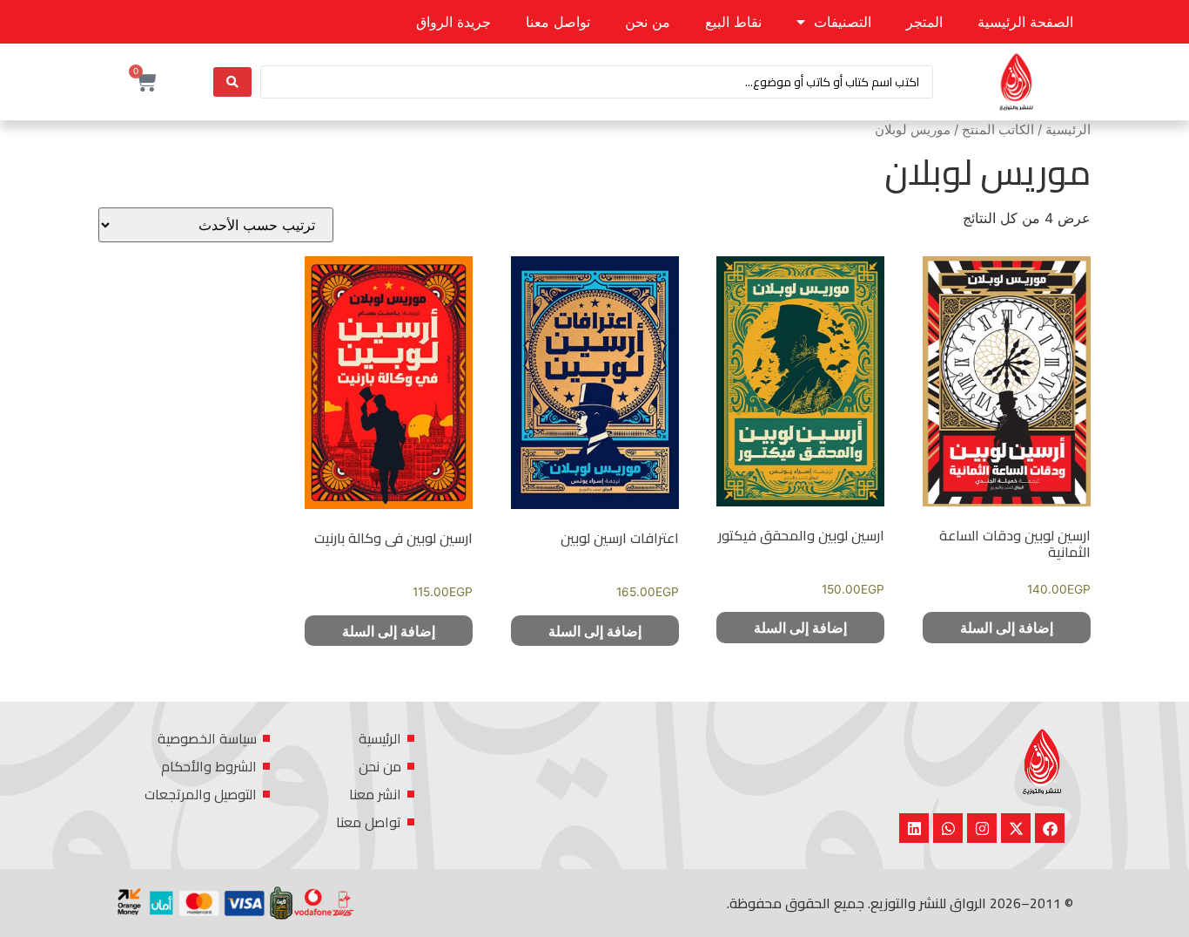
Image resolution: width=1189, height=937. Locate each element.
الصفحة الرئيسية (1025, 22)
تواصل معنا (558, 22)
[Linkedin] (914, 828)
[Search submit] (232, 82)
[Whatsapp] (948, 828)
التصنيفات (842, 22)
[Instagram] (982, 828)
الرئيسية (1068, 130)
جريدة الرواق (453, 22)
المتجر (924, 22)
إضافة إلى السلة (1006, 627)
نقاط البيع (733, 22)
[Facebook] (1050, 828)
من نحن (647, 22)
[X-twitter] (1016, 828)
